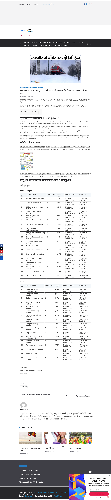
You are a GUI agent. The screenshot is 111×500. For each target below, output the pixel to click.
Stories (66, 45)
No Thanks (99, 497)
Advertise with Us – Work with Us (31, 482)
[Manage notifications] (108, 497)
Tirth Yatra (80, 42)
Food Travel (67, 42)
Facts (73, 42)
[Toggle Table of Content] (38, 112)
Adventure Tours (57, 42)
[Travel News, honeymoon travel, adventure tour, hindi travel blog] (20, 43)
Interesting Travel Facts (32, 87)
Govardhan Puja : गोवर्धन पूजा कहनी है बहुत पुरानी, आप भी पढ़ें (79, 447)
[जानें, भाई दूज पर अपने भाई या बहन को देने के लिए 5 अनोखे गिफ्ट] (55, 432)
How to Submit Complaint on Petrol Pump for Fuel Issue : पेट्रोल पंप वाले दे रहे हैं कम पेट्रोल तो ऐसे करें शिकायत (73, 395)
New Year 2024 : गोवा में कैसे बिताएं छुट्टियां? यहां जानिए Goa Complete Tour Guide (30, 448)
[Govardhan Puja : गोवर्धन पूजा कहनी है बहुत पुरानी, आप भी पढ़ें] (80, 432)
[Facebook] (1, 245)
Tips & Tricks (34, 45)
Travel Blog (26, 45)
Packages (60, 45)
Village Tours (52, 45)
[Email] (1, 254)
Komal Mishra (30, 96)
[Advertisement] (55, 15)
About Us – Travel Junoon (28, 478)
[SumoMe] (1, 258)
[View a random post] (90, 44)
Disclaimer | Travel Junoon (28, 470)
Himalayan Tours (47, 42)
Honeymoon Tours (36, 42)
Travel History (43, 45)
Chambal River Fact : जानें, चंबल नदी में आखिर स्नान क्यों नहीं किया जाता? (35, 394)
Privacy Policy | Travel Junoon (29, 474)
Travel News (26, 42)
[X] (1, 248)
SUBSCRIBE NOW (99, 494)
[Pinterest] (1, 251)
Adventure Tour (23, 87)
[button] (98, 479)
